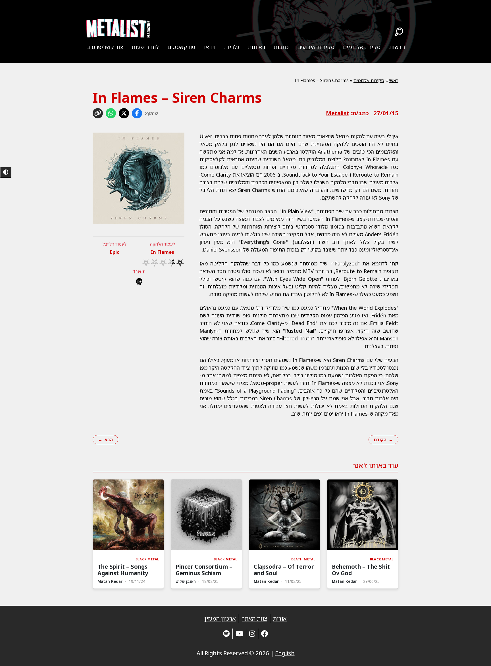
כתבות (281, 47)
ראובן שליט (186, 581)
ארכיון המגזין (220, 618)
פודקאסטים (181, 47)
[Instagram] (252, 633)
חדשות (397, 47)
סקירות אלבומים (368, 80)
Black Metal (382, 559)
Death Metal (303, 559)
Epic (114, 252)
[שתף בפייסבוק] (137, 113)
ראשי (393, 80)
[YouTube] (239, 633)
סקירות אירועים (315, 47)
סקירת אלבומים (361, 47)
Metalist (337, 113)
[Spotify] (226, 633)
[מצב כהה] (5, 172)
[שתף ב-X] (124, 113)
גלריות (231, 47)
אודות (280, 618)
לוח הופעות (145, 47)
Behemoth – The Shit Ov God (361, 570)
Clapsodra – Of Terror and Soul (284, 570)
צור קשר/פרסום (104, 47)
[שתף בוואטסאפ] (111, 113)
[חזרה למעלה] (476, 654)
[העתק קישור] (98, 113)
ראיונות (256, 47)
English (285, 653)
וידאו (209, 47)
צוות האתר (254, 618)
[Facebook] (264, 633)
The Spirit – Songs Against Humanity (122, 570)
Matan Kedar (344, 581)
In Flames (162, 252)
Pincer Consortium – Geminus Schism (204, 570)
